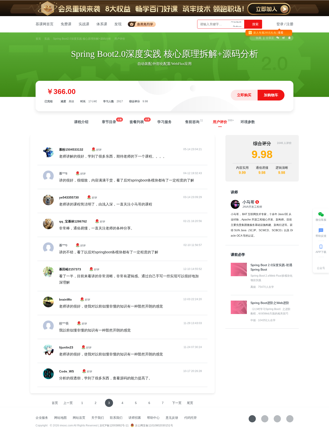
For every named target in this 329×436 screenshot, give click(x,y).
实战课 (84, 24)
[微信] (264, 418)
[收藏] (252, 418)
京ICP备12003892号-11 (114, 425)
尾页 (190, 403)
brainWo (65, 299)
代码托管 (190, 417)
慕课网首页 (44, 24)
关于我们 (97, 417)
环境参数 (248, 122)
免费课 (66, 24)
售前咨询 (192, 122)
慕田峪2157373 (70, 269)
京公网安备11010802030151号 (154, 425)
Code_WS (66, 371)
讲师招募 (134, 417)
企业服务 (42, 417)
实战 (47, 38)
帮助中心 (153, 417)
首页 (38, 38)
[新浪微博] (277, 418)
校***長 (64, 323)
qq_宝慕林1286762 (73, 221)
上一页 (68, 403)
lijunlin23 (66, 347)
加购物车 (271, 95)
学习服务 (164, 122)
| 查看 (279, 32)
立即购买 (244, 95)
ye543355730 (69, 197)
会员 (143, 23)
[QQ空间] (289, 418)
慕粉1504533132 (71, 149)
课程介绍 (81, 122)
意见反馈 (172, 417)
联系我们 (116, 417)
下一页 (177, 403)
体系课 (101, 24)
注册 (289, 24)
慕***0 (63, 245)
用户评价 (220, 122)
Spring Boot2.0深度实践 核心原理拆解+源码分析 (82, 38)
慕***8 (63, 173)
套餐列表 (137, 122)
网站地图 (60, 417)
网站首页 (79, 417)
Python (237, 24)
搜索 (254, 24)
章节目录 (109, 122)
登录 (280, 24)
